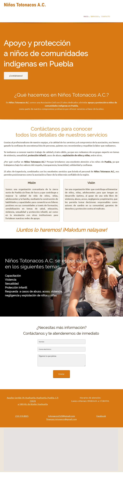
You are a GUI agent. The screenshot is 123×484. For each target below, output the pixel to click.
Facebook (101, 416)
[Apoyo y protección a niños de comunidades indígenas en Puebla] (25, 5)
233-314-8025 (21, 416)
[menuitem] (85, 17)
